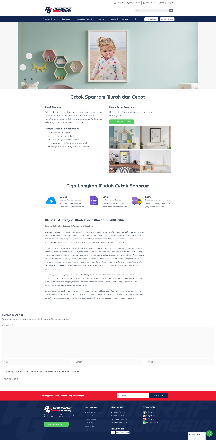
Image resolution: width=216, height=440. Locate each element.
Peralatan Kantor (49, 19)
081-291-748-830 (152, 422)
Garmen (101, 19)
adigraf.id (150, 412)
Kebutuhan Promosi (84, 19)
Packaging (66, 19)
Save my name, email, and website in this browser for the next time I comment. (43, 371)
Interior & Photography (119, 19)
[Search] (171, 10)
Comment (7, 325)
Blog (136, 19)
